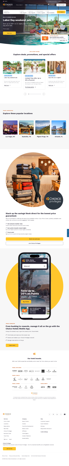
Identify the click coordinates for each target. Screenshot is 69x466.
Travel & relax (16, 375)
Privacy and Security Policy (14, 455)
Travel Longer (16, 383)
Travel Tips (6, 435)
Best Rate (6, 428)
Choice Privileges (8, 431)
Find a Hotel (7, 421)
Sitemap (43, 426)
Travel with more (16, 367)
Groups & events (32, 4)
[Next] (43, 94)
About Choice (25, 421)
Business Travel (7, 433)
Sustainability (25, 438)
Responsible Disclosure (46, 428)
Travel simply (44, 383)
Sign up (5, 439)
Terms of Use (4, 455)
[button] (68, 233)
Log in (10, 439)
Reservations (7, 426)
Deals (26, 4)
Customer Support (45, 421)
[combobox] (19, 5)
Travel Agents (25, 433)
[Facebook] (49, 414)
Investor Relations (26, 435)
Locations (60, 1)
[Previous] (25, 94)
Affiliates (24, 431)
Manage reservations (53, 1)
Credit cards (41, 4)
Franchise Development (27, 426)
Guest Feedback (44, 423)
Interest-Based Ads (25, 455)
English (6, 1)
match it (24, 220)
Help (65, 1)
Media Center (25, 428)
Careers (24, 423)
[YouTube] (64, 414)
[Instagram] (53, 414)
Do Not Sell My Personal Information (38, 455)
